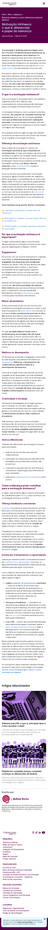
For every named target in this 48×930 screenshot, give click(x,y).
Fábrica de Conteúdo (11, 888)
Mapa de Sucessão (10, 856)
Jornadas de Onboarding (12, 893)
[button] (44, 3)
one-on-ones (15, 615)
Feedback (6, 508)
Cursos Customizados (11, 897)
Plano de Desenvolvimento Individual (17, 870)
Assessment (8, 847)
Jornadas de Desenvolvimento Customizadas (21, 875)
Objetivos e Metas (10, 842)
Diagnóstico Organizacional (13, 908)
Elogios (5, 854)
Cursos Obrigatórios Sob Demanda (16, 895)
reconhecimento (23, 166)
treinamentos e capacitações (17, 562)
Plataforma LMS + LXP (11, 872)
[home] (9, 3)
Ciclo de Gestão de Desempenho (16, 911)
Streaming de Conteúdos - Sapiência (17, 877)
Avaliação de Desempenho (13, 849)
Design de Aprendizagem (13, 913)
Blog (9, 14)
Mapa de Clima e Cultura (12, 845)
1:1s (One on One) (9, 868)
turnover (38, 192)
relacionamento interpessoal (28, 477)
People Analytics (9, 859)
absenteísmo (26, 311)
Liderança (17, 14)
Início (4, 14)
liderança (24, 495)
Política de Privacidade (25, 922)
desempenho (7, 362)
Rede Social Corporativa (12, 879)
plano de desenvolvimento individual (21, 627)
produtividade (27, 293)
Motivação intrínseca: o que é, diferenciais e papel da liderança (22, 19)
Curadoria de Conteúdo (12, 890)
